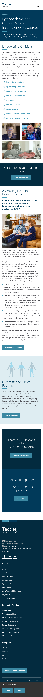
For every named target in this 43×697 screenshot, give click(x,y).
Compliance (6, 610)
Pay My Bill (6, 595)
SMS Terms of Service (9, 636)
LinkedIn (9, 556)
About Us (5, 648)
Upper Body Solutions (15, 86)
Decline (19, 690)
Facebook (4, 556)
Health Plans (6, 587)
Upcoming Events (8, 584)
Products (5, 659)
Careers (5, 651)
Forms (4, 569)
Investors (5, 655)
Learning (10, 100)
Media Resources (8, 576)
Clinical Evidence (13, 104)
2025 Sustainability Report (11, 591)
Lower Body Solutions (15, 82)
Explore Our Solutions (13, 347)
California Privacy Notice (11, 628)
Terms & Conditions (9, 614)
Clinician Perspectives (15, 95)
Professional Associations (17, 118)
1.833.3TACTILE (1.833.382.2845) (20, 549)
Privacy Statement (9, 625)
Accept (7, 690)
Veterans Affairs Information (18, 113)
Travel (4, 573)
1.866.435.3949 (10, 551)
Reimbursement (13, 109)
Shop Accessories (8, 598)
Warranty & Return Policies (12, 617)
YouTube (15, 556)
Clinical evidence (11, 416)
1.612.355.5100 (13, 546)
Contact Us (21, 499)
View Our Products (21, 178)
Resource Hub (7, 580)
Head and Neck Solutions (16, 91)
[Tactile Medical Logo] (6, 5)
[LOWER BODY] (32, 369)
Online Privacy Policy (10, 621)
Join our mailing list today (15, 670)
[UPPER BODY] (21, 369)
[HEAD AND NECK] (11, 369)
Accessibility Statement (10, 632)
